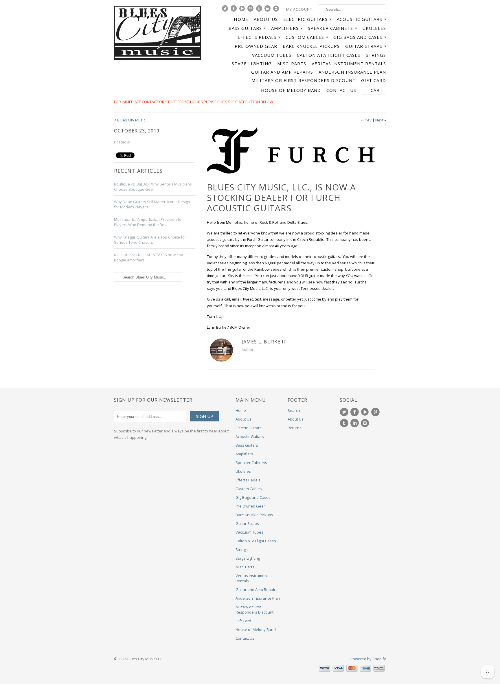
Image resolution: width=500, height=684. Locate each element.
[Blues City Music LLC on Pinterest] (251, 9)
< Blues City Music (129, 120)
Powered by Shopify (368, 658)
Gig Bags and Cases (359, 37)
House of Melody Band (291, 90)
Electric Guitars (307, 19)
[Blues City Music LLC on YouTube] (243, 9)
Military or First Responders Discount (303, 80)
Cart (377, 90)
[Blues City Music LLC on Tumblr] (260, 9)
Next (379, 120)
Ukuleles (374, 28)
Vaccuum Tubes (271, 55)
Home (241, 19)
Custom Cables (307, 37)
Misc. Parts (291, 63)
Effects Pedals (259, 37)
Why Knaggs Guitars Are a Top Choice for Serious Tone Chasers (150, 239)
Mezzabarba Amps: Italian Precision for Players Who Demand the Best (148, 222)
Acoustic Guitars (361, 19)
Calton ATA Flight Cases (328, 55)
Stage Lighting (252, 63)
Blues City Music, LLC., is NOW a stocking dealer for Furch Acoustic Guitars (281, 197)
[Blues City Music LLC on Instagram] (277, 9)
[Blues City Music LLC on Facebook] (234, 9)
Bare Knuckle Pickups (311, 46)
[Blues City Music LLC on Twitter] (225, 9)
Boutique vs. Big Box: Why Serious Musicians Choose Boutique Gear (153, 186)
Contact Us (341, 90)
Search (294, 410)
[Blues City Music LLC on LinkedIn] (268, 9)
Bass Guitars (247, 28)
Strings (376, 55)
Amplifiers (286, 28)
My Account (299, 9)
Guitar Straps (365, 46)
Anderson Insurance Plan (352, 72)
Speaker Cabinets (332, 28)
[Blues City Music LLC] (157, 33)
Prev (367, 120)
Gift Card (373, 80)
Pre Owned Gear (256, 46)
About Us (266, 19)
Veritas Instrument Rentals (349, 63)
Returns (295, 427)
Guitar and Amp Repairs (282, 72)
